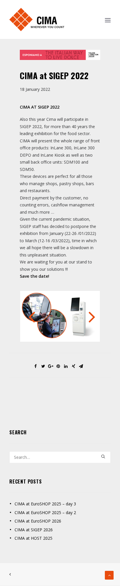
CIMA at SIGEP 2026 (34, 529)
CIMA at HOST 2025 (33, 538)
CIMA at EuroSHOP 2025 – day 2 (45, 512)
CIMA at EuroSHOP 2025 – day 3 (45, 504)
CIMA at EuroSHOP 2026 (38, 521)
